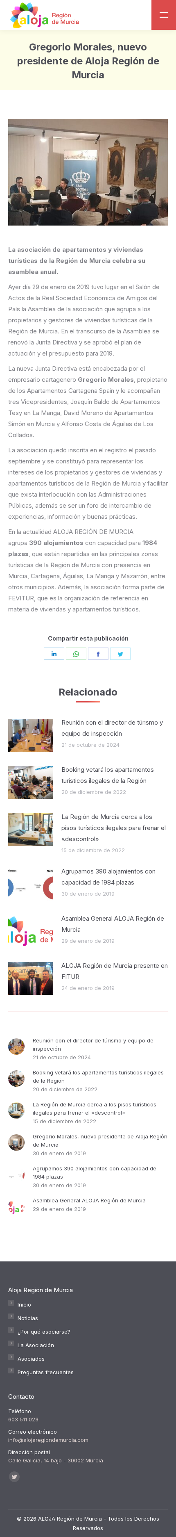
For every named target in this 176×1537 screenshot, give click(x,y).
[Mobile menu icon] (163, 15)
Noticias (28, 1318)
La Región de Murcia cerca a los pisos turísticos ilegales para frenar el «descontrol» (113, 828)
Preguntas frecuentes (46, 1372)
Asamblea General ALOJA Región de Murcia (112, 923)
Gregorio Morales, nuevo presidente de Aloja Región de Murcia (100, 1140)
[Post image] (30, 735)
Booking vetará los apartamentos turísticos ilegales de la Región (107, 775)
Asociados (31, 1358)
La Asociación (36, 1345)
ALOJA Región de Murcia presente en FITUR (114, 971)
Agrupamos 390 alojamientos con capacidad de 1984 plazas (108, 876)
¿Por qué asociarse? (44, 1331)
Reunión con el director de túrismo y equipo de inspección (112, 727)
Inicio (24, 1304)
